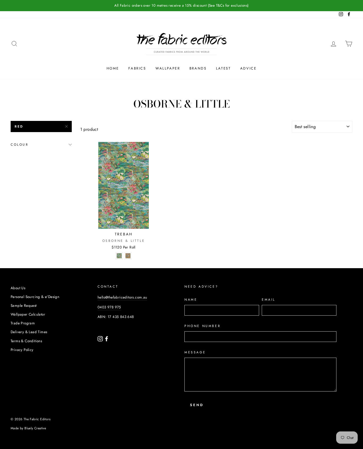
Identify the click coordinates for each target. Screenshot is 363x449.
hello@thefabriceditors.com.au (122, 297)
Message (195, 352)
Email (268, 299)
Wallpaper (167, 68)
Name (190, 299)
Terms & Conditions (26, 341)
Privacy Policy (22, 349)
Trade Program (23, 323)
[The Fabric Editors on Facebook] (106, 338)
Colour (20, 144)
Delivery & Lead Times (29, 331)
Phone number (202, 326)
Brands (198, 68)
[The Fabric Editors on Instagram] (101, 338)
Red (19, 126)
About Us (18, 288)
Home (113, 68)
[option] (181, 6)
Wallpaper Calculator (28, 314)
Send (197, 404)
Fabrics (137, 68)
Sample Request (24, 305)
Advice (248, 68)
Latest (223, 68)
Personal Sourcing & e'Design (35, 296)
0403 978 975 (109, 307)
